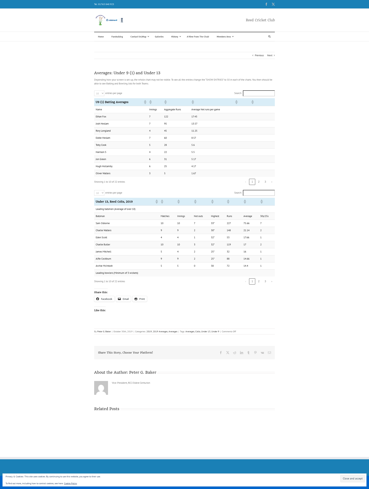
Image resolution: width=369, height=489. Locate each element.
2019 (149, 331)
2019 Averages (160, 331)
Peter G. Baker (104, 331)
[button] (145, 102)
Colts (197, 331)
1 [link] (252, 181)
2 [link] (258, 181)
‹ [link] (245, 181)
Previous (259, 55)
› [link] (271, 181)
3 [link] (265, 181)
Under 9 (215, 331)
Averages (173, 331)
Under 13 (205, 331)
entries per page (113, 93)
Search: (238, 93)
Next (269, 55)
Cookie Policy (70, 483)
